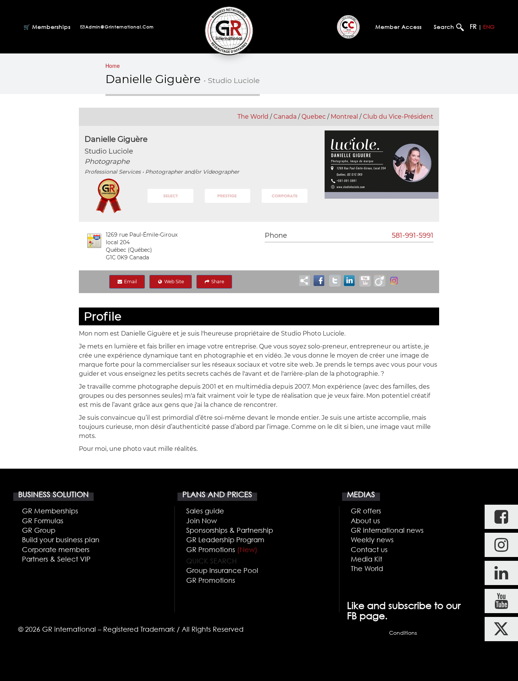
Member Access (398, 27)
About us (365, 520)
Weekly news (372, 539)
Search (445, 27)
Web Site (173, 281)
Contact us (369, 549)
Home (112, 65)
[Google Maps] (94, 241)
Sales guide (205, 511)
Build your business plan (60, 539)
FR (473, 26)
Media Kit (366, 559)
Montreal (344, 116)
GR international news (387, 530)
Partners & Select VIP (56, 559)
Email (130, 281)
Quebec (313, 116)
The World (252, 116)
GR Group (38, 530)
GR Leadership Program (225, 539)
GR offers (366, 511)
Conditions (403, 632)
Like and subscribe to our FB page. (404, 610)
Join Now (201, 520)
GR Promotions (221, 549)
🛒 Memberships (47, 27)
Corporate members (55, 549)
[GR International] (228, 30)
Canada (285, 116)
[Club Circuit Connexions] (348, 26)
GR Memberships (50, 511)
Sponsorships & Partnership (229, 530)
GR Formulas (42, 520)
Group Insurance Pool (222, 570)
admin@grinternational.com (119, 26)
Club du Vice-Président (398, 116)
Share (217, 281)
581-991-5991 (412, 235)
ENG (488, 27)
